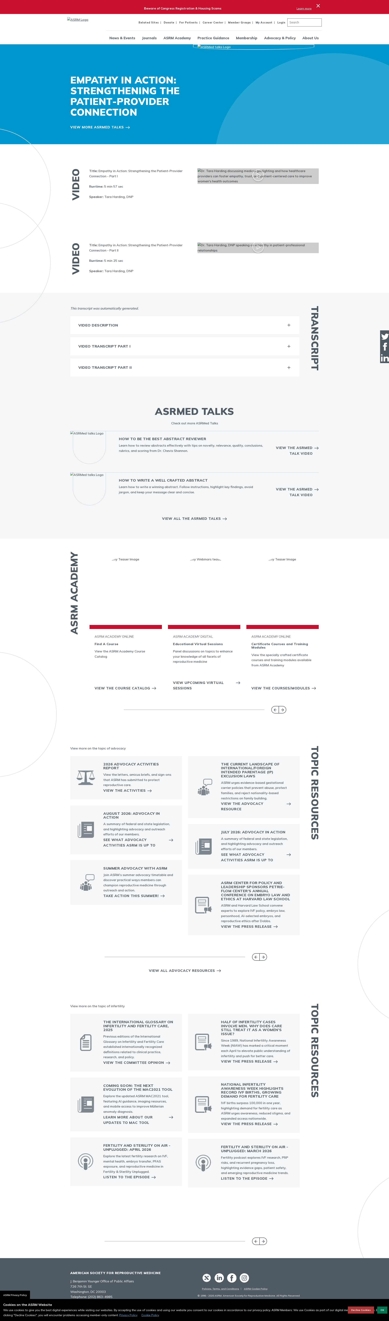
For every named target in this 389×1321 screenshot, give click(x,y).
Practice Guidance (213, 38)
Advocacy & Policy (280, 38)
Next (282, 709)
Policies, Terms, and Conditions (220, 1288)
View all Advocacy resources (182, 970)
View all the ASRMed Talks (191, 518)
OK (382, 1309)
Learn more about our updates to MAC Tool (128, 1120)
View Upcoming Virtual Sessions (198, 685)
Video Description (98, 325)
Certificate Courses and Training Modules (279, 646)
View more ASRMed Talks (97, 127)
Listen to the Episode (126, 1177)
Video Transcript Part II (105, 368)
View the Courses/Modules (280, 688)
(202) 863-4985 (100, 1297)
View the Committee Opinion (133, 1062)
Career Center (213, 22)
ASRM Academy (177, 38)
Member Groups (239, 22)
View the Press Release (246, 926)
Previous (275, 709)
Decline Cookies (361, 1309)
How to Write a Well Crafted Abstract (163, 480)
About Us (310, 38)
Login (281, 22)
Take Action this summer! (131, 896)
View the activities (124, 790)
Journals (149, 38)
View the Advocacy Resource (242, 806)
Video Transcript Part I (104, 346)
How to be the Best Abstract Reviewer (162, 438)
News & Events (122, 38)
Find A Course (107, 644)
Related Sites (149, 22)
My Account (264, 22)
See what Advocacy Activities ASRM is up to (129, 842)
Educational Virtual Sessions (198, 644)
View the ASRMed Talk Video (294, 450)
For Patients (188, 22)
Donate (169, 22)
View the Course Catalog (122, 688)
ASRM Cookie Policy (255, 1288)
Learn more (304, 8)
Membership (246, 38)
